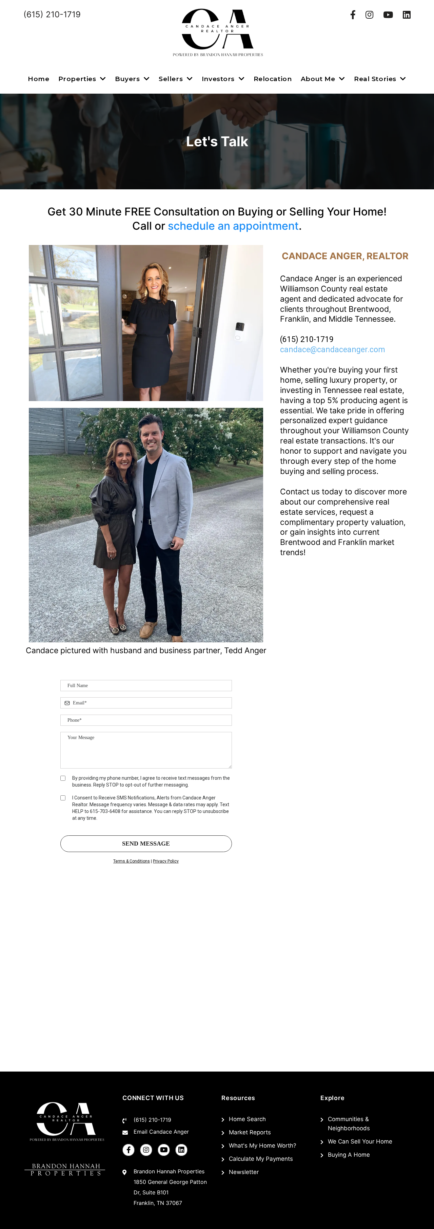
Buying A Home (349, 1154)
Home (38, 79)
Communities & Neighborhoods (349, 1124)
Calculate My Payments (261, 1158)
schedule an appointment (233, 225)
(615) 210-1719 (152, 1119)
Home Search (247, 1119)
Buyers (128, 79)
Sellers (172, 79)
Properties (78, 79)
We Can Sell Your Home (360, 1141)
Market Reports (250, 1132)
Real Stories (376, 79)
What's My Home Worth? (262, 1145)
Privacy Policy (166, 861)
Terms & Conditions (131, 861)
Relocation (273, 79)
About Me (319, 79)
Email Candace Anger (161, 1131)
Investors (219, 79)
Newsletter (244, 1172)
